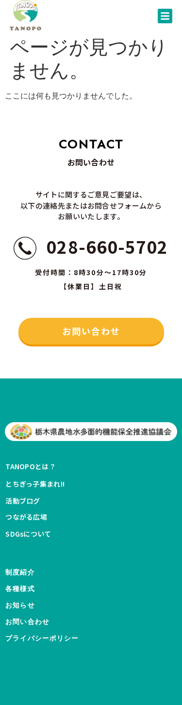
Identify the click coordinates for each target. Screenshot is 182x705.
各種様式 (19, 589)
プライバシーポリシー (42, 638)
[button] (165, 16)
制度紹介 (19, 572)
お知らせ (19, 605)
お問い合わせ (27, 622)
